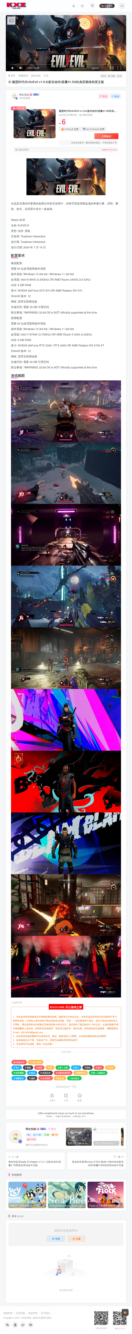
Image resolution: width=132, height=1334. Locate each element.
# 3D (50, 1067)
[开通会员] (125, 1312)
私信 (116, 96)
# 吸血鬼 (60, 1078)
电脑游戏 (23, 75)
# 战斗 (99, 1067)
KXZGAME (26, 1317)
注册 (78, 1238)
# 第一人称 (63, 1067)
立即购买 (106, 136)
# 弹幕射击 (19, 1078)
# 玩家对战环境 (63, 1072)
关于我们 (45, 1313)
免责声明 (33, 1313)
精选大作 (20, 1062)
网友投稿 (24, 94)
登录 (57, 1238)
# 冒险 (28, 1067)
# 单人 (17, 1067)
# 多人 (76, 1067)
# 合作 (110, 1067)
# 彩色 (87, 1067)
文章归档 (20, 1313)
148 (56, 1134)
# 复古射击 (74, 1078)
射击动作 (36, 75)
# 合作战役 (46, 1078)
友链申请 (7, 1313)
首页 (12, 75)
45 (48, 1134)
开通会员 (108, 5)
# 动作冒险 (19, 1072)
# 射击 (32, 1072)
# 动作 (39, 1067)
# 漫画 (32, 1078)
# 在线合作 (46, 1072)
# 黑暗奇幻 (81, 1072)
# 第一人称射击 (98, 1072)
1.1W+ (39, 1134)
